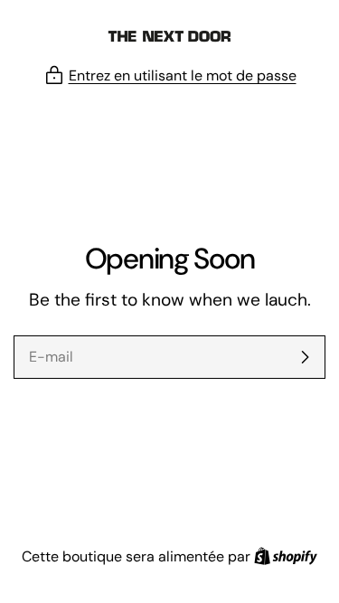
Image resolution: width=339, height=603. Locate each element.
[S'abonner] (305, 357)
